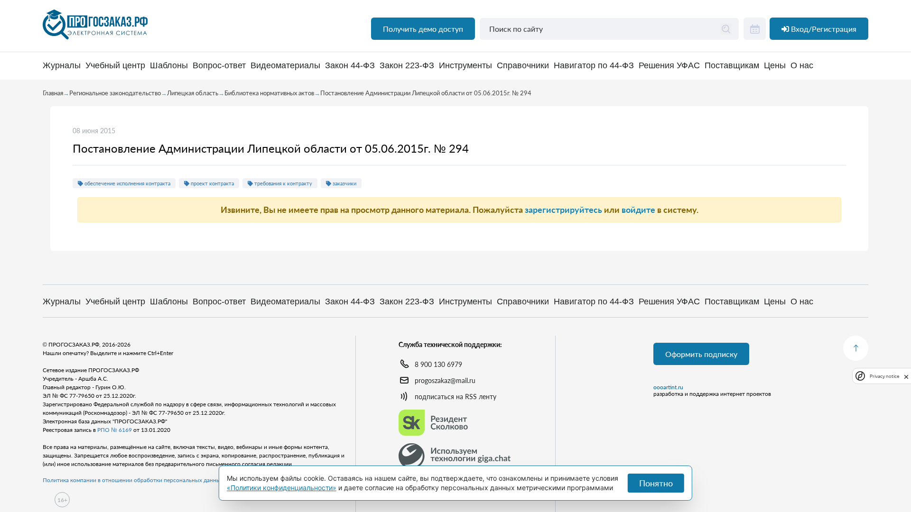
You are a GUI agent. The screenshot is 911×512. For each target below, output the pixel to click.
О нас (801, 65)
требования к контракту (282, 183)
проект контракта (211, 183)
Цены (775, 65)
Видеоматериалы (285, 65)
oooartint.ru (668, 387)
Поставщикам (732, 65)
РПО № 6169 (114, 429)
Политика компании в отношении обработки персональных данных (133, 480)
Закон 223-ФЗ (407, 65)
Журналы (62, 65)
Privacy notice (884, 376)
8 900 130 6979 (438, 364)
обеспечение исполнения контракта (126, 183)
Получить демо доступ (423, 28)
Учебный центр (115, 65)
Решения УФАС (669, 65)
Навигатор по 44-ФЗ (594, 65)
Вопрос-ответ (219, 65)
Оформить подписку (701, 353)
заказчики (343, 183)
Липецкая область (192, 93)
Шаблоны (169, 65)
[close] (906, 376)
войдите (638, 209)
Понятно (656, 483)
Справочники (523, 65)
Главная (53, 93)
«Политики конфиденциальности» (281, 488)
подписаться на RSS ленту (455, 397)
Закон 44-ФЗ (350, 65)
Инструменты (465, 65)
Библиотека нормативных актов (269, 93)
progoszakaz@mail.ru (445, 380)
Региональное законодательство (115, 93)
